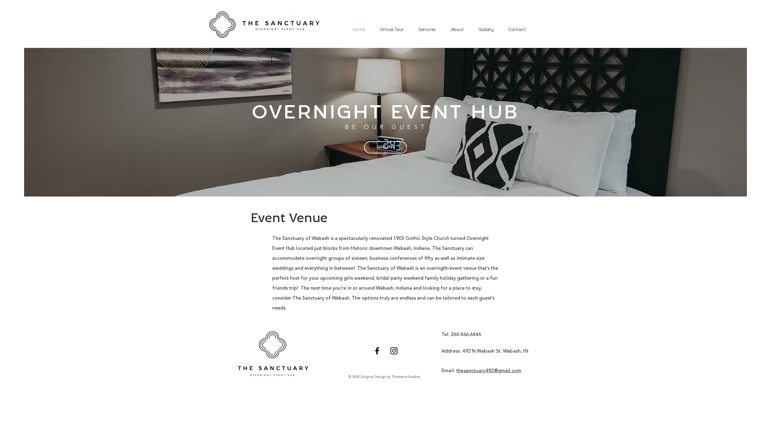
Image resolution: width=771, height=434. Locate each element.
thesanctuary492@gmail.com (488, 371)
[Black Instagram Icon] (394, 351)
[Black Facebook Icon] (377, 351)
